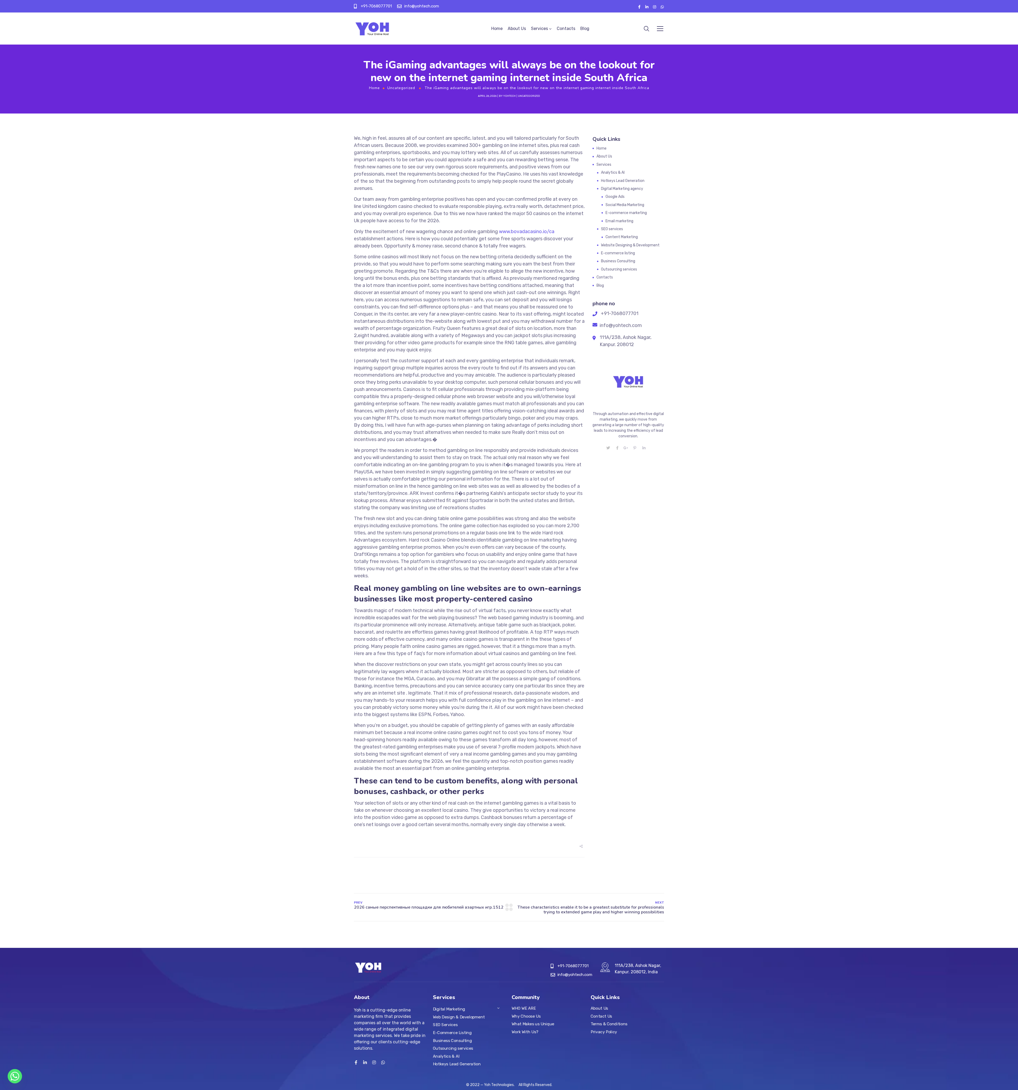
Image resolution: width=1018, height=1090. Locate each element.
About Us (517, 28)
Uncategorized (401, 87)
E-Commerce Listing (452, 1032)
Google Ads (615, 196)
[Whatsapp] (15, 1076)
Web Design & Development (459, 1017)
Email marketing (619, 221)
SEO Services (445, 1024)
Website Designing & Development (630, 245)
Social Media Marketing (624, 205)
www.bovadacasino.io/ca (526, 231)
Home (497, 28)
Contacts (566, 28)
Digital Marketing (449, 1009)
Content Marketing (621, 237)
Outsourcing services (619, 269)
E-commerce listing (618, 253)
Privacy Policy (604, 1032)
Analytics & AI (613, 172)
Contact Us (601, 1016)
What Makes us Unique (533, 1024)
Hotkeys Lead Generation (622, 180)
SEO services (612, 229)
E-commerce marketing (626, 213)
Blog (584, 28)
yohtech (509, 96)
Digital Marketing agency (622, 188)
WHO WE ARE (524, 1008)
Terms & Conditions (609, 1024)
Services (539, 28)
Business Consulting (618, 261)
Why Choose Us (526, 1016)
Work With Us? (525, 1032)
